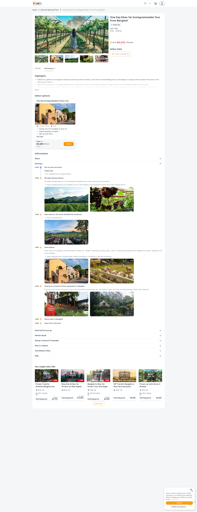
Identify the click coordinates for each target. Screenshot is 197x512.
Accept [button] (179, 503)
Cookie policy (174, 499)
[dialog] (179, 498)
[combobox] (191, 489)
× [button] (192, 491)
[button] (162, 3)
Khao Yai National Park (50, 10)
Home (34, 10)
